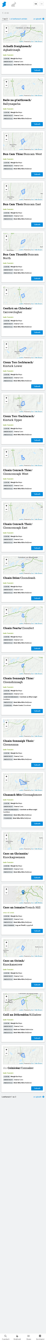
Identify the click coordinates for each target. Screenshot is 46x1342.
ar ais (6, 13)
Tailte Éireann (38, 41)
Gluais (28, 1339)
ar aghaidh (37, 19)
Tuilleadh (37, 70)
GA (36, 4)
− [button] (6, 31)
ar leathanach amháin (18, 19)
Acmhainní (40, 1339)
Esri (32, 41)
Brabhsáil (17, 1339)
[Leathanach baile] (4, 5)
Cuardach (5, 1339)
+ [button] (6, 27)
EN (42, 4)
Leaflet (21, 41)
